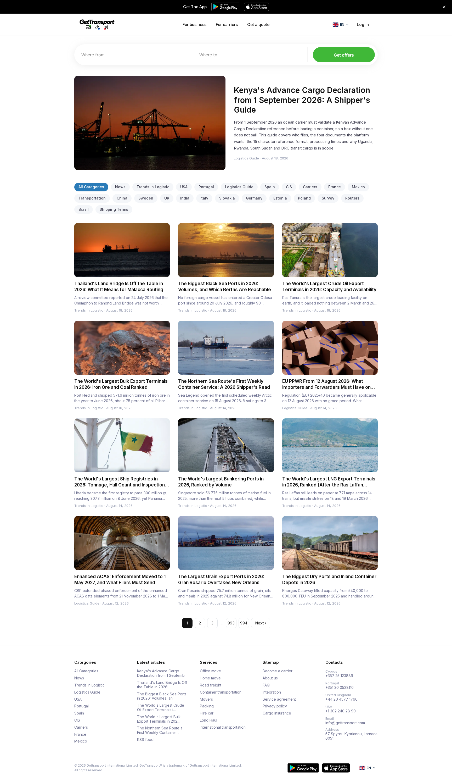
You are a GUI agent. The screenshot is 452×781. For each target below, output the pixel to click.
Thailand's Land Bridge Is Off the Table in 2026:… (162, 684)
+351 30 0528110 (339, 687)
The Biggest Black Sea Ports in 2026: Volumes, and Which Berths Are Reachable (224, 286)
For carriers (227, 24)
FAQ (266, 685)
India (184, 198)
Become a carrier (277, 671)
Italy (204, 198)
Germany (254, 198)
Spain (269, 187)
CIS (289, 187)
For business (194, 24)
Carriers (310, 187)
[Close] (444, 6)
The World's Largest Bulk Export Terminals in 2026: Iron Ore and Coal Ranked (121, 384)
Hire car (206, 713)
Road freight (210, 685)
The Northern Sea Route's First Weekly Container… (160, 730)
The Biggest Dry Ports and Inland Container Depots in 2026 (329, 579)
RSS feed (145, 740)
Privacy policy (275, 706)
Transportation (92, 198)
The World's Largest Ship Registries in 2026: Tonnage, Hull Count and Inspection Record (119, 485)
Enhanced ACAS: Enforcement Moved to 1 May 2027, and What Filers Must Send (120, 579)
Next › (260, 623)
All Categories (91, 187)
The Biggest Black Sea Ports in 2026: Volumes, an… (162, 696)
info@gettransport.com (345, 723)
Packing (207, 706)
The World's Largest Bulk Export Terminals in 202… (159, 719)
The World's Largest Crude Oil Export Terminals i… (160, 707)
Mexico (358, 187)
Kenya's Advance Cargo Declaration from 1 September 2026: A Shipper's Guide (302, 99)
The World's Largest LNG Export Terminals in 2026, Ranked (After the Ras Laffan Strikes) (328, 485)
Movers (206, 699)
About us (270, 678)
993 (231, 623)
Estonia (280, 198)
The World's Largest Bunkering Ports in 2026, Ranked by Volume (221, 482)
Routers (352, 198)
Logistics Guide (246, 158)
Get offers (344, 55)
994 (243, 623)
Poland (304, 198)
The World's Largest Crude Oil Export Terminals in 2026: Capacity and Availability (329, 286)
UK (166, 198)
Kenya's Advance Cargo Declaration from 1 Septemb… (162, 673)
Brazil (83, 209)
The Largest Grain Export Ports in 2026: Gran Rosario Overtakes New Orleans (221, 579)
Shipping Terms (114, 209)
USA (184, 187)
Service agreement (279, 699)
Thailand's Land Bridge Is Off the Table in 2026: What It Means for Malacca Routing (118, 286)
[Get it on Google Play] (303, 768)
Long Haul (208, 720)
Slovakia (227, 198)
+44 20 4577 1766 (341, 699)
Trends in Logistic (153, 187)
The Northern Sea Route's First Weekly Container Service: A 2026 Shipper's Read (224, 384)
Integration (272, 692)
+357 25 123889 (339, 676)
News (120, 187)
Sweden (145, 198)
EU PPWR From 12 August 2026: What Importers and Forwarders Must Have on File (326, 387)
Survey (328, 198)
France (334, 187)
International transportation (223, 727)
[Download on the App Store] (336, 768)
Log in (363, 24)
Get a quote (258, 24)
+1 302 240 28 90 (340, 711)
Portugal (206, 187)
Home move (210, 678)
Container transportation (220, 692)
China (122, 198)
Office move (210, 671)
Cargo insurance (277, 713)
